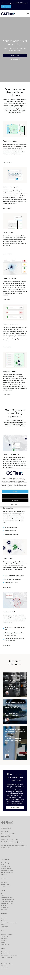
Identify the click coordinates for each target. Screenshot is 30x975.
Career (3, 919)
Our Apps (4, 909)
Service (3, 942)
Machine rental (5, 886)
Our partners (5, 936)
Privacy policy (5, 952)
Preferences (15, 500)
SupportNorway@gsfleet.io (15, 842)
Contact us (4, 894)
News (3, 925)
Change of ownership (7, 899)
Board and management (8, 923)
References (4, 926)
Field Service (5, 944)
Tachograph (5, 865)
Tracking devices (6, 868)
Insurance (4, 940)
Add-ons (3, 905)
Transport (4, 882)
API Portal (4, 966)
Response (4, 874)
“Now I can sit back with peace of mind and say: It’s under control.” (14, 677)
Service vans (5, 884)
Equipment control (7, 872)
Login (3, 962)
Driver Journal (5, 867)
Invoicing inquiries (6, 898)
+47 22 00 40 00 (12, 840)
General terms (5, 954)
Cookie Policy (14, 504)
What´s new (4, 968)
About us (4, 917)
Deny (15, 496)
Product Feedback (6, 964)
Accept (15, 491)
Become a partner (6, 934)
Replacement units (7, 903)
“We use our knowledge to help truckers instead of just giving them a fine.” (15, 704)
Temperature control (7, 870)
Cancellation (5, 907)
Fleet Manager (5, 863)
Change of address (7, 901)
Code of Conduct (6, 957)
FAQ (2, 896)
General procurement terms (9, 956)
